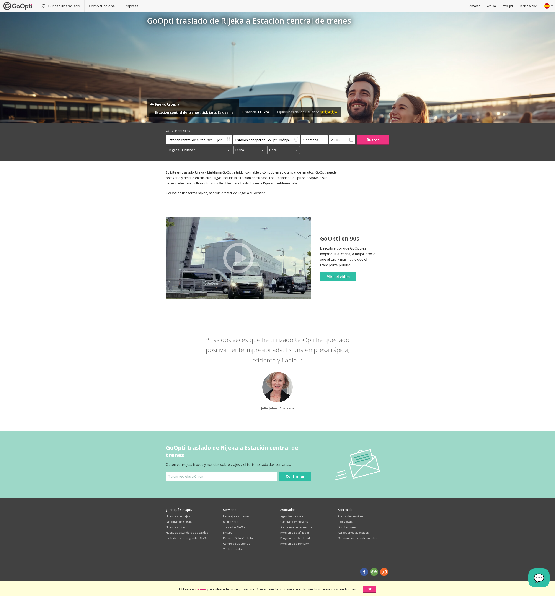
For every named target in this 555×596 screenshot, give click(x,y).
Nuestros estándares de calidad (187, 532)
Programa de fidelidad (295, 538)
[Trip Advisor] (374, 572)
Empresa (131, 5)
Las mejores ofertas (236, 516)
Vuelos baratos (233, 549)
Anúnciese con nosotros (296, 527)
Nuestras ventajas (178, 516)
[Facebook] (364, 572)
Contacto (473, 6)
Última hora (230, 522)
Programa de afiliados (295, 532)
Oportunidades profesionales (357, 538)
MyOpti (227, 532)
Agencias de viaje (291, 516)
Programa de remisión (295, 544)
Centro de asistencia (236, 544)
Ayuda (491, 6)
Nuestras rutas (176, 527)
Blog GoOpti (345, 522)
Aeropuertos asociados (353, 532)
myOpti (508, 6)
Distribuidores (347, 527)
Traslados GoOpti (234, 527)
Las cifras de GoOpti (179, 522)
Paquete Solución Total (238, 538)
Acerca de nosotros (350, 516)
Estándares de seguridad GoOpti (187, 538)
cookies (201, 589)
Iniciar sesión (528, 6)
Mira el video (338, 276)
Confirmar (295, 476)
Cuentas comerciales (294, 522)
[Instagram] (384, 572)
